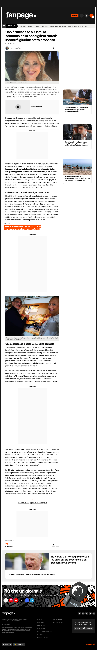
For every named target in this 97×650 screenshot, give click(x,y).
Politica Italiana (9, 540)
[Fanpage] (8, 613)
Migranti (45, 26)
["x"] (21, 600)
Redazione (40, 634)
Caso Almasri (82, 26)
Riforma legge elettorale (57, 26)
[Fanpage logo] (19, 15)
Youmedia (39, 619)
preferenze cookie (42, 637)
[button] (57, 48)
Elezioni (30, 26)
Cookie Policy (41, 628)
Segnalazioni (41, 622)
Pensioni (37, 26)
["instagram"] (11, 600)
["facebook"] (27, 600)
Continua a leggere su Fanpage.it (32, 503)
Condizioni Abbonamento (44, 631)
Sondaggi (23, 26)
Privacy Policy (41, 625)
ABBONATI (74, 15)
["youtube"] (16, 600)
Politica (11, 26)
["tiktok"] (6, 600)
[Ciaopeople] (90, 645)
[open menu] (4, 26)
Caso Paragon (72, 26)
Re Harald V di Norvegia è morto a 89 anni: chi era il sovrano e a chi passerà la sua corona (70, 559)
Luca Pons (18, 48)
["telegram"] (32, 600)
